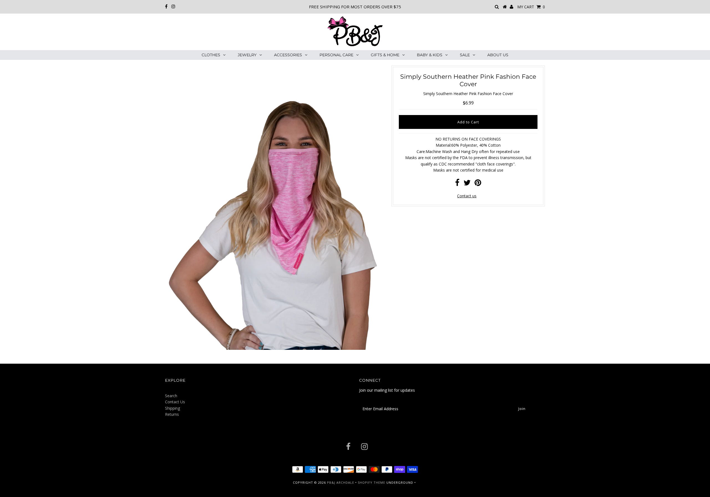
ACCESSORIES (288, 54)
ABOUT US (497, 54)
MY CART (531, 6)
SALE (465, 54)
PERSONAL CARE (336, 54)
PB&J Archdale (340, 482)
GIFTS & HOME (385, 54)
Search (171, 395)
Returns (172, 414)
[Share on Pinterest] (478, 184)
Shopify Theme (371, 482)
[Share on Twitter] (467, 184)
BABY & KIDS (429, 54)
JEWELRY (247, 54)
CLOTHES (211, 54)
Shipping (172, 408)
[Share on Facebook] (457, 184)
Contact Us (175, 401)
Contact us (466, 195)
